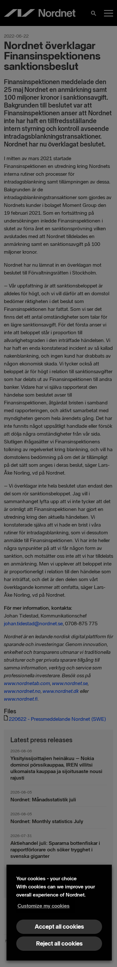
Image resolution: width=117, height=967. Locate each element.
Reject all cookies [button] (59, 943)
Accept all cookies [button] (59, 926)
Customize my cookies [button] (44, 906)
